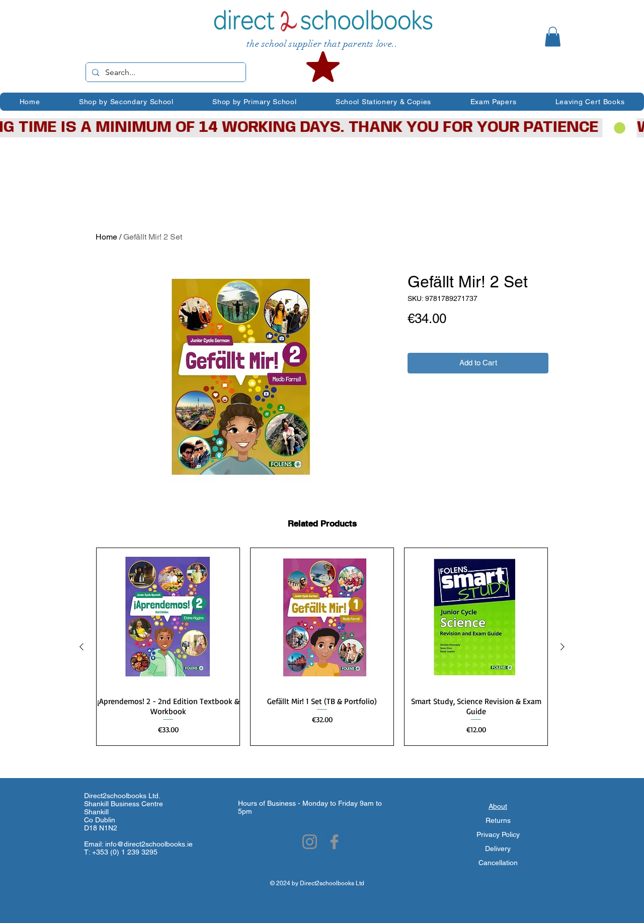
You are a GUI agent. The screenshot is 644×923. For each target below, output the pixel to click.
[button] (552, 36)
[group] (322, 646)
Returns (498, 820)
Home (106, 237)
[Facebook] (334, 842)
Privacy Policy (498, 834)
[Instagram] (309, 842)
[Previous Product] (81, 647)
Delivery (498, 848)
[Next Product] (562, 647)
